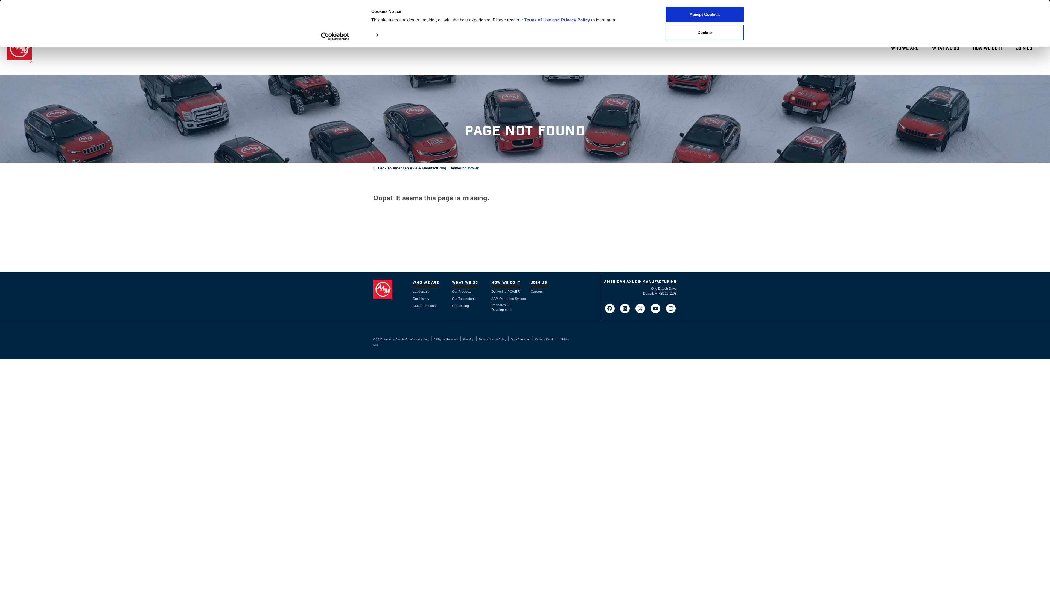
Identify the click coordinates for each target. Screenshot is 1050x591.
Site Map (468, 339)
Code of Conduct (546, 339)
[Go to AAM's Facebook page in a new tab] (611, 308)
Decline (705, 32)
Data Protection (520, 339)
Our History (421, 299)
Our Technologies (465, 299)
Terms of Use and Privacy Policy (557, 20)
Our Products (461, 292)
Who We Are (904, 48)
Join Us (1024, 48)
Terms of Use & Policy (492, 339)
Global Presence (425, 306)
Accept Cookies (705, 14)
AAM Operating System (508, 299)
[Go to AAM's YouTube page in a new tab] (657, 308)
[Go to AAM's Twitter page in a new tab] (642, 308)
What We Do (945, 48)
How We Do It (987, 48)
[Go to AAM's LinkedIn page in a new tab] (626, 308)
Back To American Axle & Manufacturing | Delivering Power (428, 168)
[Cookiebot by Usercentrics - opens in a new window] (335, 36)
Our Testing (460, 306)
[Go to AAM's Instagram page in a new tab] (671, 308)
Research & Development (501, 307)
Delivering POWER (505, 292)
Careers (537, 292)
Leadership (421, 292)
